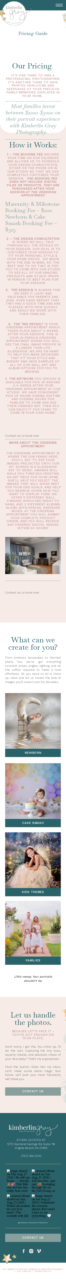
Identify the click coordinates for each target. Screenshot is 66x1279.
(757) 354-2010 (31, 1156)
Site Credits (24, 1271)
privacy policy (43, 1271)
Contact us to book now (22, 435)
